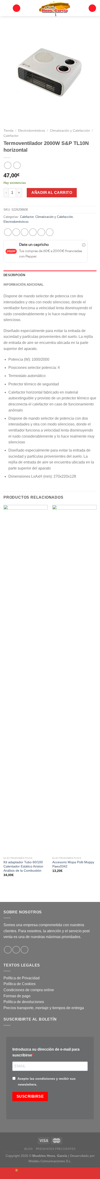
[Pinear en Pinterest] (41, 232)
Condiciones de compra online (28, 990)
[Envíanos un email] (24, 950)
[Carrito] (92, 8)
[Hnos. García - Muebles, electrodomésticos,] (54, 8)
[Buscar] (16, 8)
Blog (28, 1149)
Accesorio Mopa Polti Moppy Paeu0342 (73, 864)
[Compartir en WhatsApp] (8, 232)
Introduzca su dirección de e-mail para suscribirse (46, 1052)
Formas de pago (16, 996)
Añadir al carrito (51, 193)
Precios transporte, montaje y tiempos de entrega (43, 1008)
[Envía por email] (33, 232)
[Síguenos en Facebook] (8, 950)
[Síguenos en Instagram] (16, 950)
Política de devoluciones (23, 1002)
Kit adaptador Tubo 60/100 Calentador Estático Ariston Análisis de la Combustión (23, 866)
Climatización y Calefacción (70, 130)
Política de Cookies (19, 984)
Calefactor (11, 135)
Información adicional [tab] (23, 284)
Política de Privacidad (21, 978)
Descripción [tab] (14, 275)
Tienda (8, 130)
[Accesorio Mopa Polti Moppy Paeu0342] (74, 679)
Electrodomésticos (31, 130)
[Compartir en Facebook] (16, 232)
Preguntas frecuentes (56, 1149)
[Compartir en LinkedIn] (49, 232)
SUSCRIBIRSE (30, 1096)
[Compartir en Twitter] (24, 232)
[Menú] (6, 8)
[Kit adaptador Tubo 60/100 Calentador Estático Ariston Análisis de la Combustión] (25, 679)
